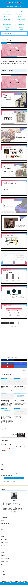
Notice (12, 323)
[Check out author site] (7, 360)
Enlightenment (4, 545)
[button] (25, 33)
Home (2, 520)
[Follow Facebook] (7, 363)
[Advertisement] (14, 341)
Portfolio (3, 555)
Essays (3, 536)
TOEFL (3, 529)
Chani (14, 500)
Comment (3, 450)
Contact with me (5, 558)
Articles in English (5, 323)
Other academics (5, 549)
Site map (3, 564)
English (16, 323)
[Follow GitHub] (20, 366)
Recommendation (5, 523)
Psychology (4, 539)
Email (2, 469)
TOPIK (2, 526)
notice (21, 323)
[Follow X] (20, 360)
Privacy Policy (4, 561)
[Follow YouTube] (7, 366)
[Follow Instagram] (20, 363)
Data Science (4, 542)
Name (2, 464)
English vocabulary (5, 533)
